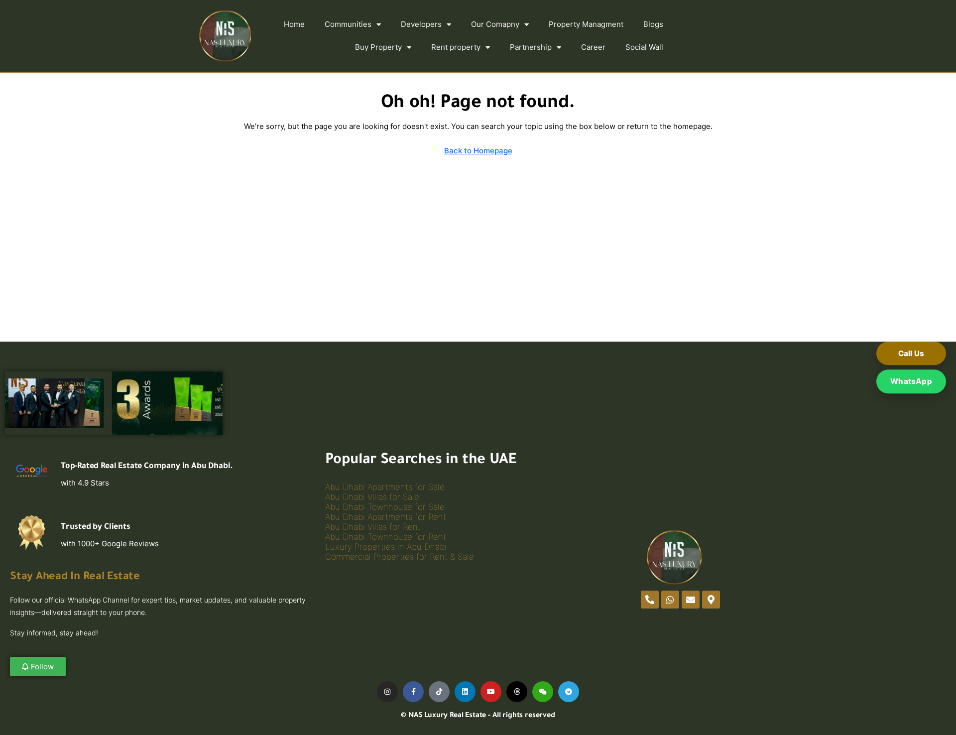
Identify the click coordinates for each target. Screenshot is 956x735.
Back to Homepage (478, 150)
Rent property (455, 47)
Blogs (653, 24)
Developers (421, 24)
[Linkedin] (465, 691)
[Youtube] (490, 691)
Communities (348, 24)
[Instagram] (387, 691)
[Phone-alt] (650, 600)
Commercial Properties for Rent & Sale (399, 557)
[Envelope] (691, 600)
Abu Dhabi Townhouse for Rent (385, 537)
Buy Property (378, 47)
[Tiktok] (439, 691)
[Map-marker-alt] (711, 600)
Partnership (531, 47)
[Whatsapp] (670, 600)
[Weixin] (542, 691)
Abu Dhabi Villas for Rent (373, 527)
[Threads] (516, 691)
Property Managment (586, 24)
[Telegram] (568, 691)
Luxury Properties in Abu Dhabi (386, 547)
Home (294, 24)
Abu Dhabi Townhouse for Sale (385, 507)
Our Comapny (495, 24)
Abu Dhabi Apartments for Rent (385, 517)
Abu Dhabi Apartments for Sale (385, 487)
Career (593, 47)
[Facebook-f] (413, 691)
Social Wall (644, 47)
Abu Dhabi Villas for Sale (372, 497)
